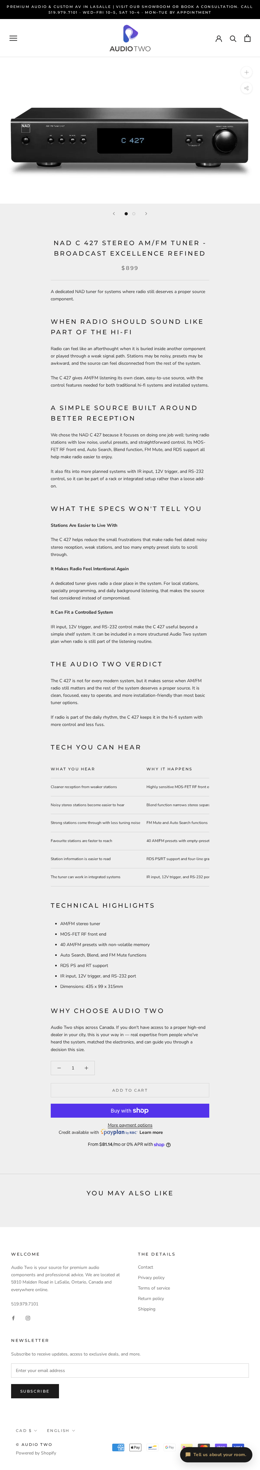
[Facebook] (13, 1317)
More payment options (130, 1125)
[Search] (233, 38)
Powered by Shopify (36, 1453)
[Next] (146, 213)
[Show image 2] (133, 213)
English (58, 1430)
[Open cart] (247, 38)
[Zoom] (246, 72)
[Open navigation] (13, 38)
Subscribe (35, 1391)
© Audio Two (34, 1444)
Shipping (146, 1309)
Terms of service (154, 1288)
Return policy (151, 1299)
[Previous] (114, 213)
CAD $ (24, 1430)
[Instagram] (28, 1317)
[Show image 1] (126, 213)
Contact (145, 1267)
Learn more (151, 1132)
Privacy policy (151, 1278)
